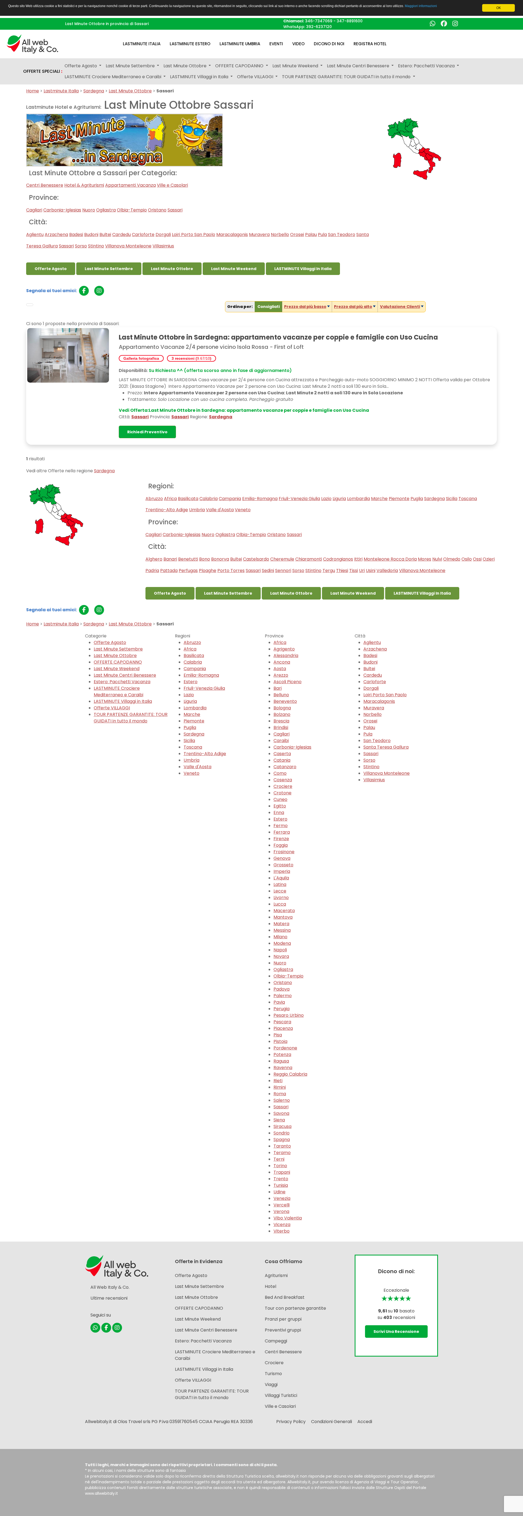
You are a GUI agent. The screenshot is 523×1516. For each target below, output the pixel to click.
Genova (281, 858)
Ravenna (282, 1067)
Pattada (169, 570)
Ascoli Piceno (287, 682)
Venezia (281, 1198)
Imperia (281, 871)
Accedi (364, 1421)
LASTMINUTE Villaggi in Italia (303, 268)
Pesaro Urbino (288, 1015)
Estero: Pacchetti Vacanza (122, 682)
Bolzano (281, 714)
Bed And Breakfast (285, 1297)
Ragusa (281, 1061)
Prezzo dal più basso (305, 306)
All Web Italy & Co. (109, 1287)
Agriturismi (276, 1275)
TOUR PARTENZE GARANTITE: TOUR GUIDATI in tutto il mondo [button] (347, 77)
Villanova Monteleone (128, 246)
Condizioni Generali (331, 1421)
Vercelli (281, 1205)
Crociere (282, 786)
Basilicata (188, 498)
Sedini (268, 570)
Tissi (353, 570)
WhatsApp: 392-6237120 (307, 26)
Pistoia (280, 1041)
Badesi (76, 234)
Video (298, 44)
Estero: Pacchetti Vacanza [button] (427, 66)
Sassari (175, 210)
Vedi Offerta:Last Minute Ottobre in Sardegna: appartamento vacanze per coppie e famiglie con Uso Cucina (244, 410)
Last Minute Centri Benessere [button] (358, 66)
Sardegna (93, 91)
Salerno (281, 1100)
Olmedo (451, 559)
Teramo (282, 1152)
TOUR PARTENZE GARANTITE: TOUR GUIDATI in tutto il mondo (131, 717)
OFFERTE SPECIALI (42, 71)
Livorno (281, 897)
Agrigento (284, 649)
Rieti (277, 1081)
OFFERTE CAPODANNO (118, 662)
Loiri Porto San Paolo (193, 234)
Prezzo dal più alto (353, 306)
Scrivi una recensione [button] (396, 1331)
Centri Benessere (44, 185)
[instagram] (99, 291)
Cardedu (121, 234)
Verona (281, 1211)
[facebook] (84, 291)
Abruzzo (154, 498)
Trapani (281, 1172)
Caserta (282, 754)
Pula (322, 234)
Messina (282, 930)
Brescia (281, 721)
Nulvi (437, 559)
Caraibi (281, 740)
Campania (230, 498)
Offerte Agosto (51, 268)
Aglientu (35, 234)
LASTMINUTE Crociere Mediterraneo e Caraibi (118, 691)
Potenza (282, 1054)
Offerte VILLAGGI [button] (255, 77)
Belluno (281, 695)
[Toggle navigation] (29, 304)
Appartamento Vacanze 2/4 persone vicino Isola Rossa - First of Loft (211, 347)
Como (280, 773)
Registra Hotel (370, 44)
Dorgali (163, 234)
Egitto (279, 806)
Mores (424, 559)
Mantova (283, 917)
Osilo (466, 559)
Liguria (339, 498)
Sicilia (451, 498)
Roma (279, 1094)
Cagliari (34, 210)
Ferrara (281, 832)
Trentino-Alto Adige (166, 510)
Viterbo (281, 1231)
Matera (281, 924)
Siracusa (282, 1126)
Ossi (477, 559)
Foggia (280, 845)
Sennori (283, 570)
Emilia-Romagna (260, 498)
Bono (204, 559)
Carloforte (143, 234)
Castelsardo (256, 559)
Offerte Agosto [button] (81, 66)
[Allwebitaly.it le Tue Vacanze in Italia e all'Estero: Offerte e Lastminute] (32, 43)
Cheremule (282, 559)
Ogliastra (106, 210)
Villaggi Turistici (281, 1395)
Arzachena (56, 234)
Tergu (329, 570)
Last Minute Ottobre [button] (185, 66)
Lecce (279, 891)
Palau (311, 234)
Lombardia (358, 498)
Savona (281, 1113)
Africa (170, 498)
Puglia (417, 498)
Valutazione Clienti (400, 306)
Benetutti (188, 559)
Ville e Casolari (172, 185)
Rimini (279, 1087)
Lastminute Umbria (240, 44)
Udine (279, 1192)
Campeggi (276, 1341)
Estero (190, 682)
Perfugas (188, 570)
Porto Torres (231, 570)
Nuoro (88, 210)
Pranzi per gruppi (283, 1319)
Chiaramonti (308, 559)
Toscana (467, 498)
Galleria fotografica (141, 358)
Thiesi (342, 570)
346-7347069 (318, 21)
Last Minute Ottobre (130, 91)
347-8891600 (350, 21)
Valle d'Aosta (220, 510)
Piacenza (283, 1028)
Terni (278, 1159)
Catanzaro (284, 767)
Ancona (281, 662)
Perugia (281, 1009)
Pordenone (285, 1048)
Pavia (279, 1002)
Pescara (282, 1022)
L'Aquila (281, 878)
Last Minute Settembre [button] (131, 66)
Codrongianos (338, 559)
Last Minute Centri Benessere (125, 675)
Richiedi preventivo (147, 432)
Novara (281, 956)
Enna (278, 812)
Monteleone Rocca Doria (390, 559)
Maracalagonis (232, 234)
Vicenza (281, 1224)
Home (32, 91)
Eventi (276, 44)
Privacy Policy (291, 1421)
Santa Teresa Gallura (386, 747)
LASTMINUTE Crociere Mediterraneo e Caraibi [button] (113, 77)
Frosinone (283, 852)
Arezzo (280, 675)
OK (498, 8)
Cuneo (280, 799)
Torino (280, 1166)
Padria (152, 570)
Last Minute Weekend (233, 268)
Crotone (282, 793)
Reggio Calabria (290, 1074)
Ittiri (358, 559)
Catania (281, 760)
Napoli (280, 950)
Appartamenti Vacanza (130, 185)
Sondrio (281, 1133)
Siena (279, 1120)
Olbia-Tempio (132, 210)
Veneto (243, 510)
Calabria (208, 498)
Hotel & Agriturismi (84, 185)
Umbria (197, 510)
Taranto (282, 1146)
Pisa (277, 1035)
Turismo (273, 1373)
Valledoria (387, 570)
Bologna (282, 708)
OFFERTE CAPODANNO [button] (239, 66)
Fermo (280, 825)
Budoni (91, 234)
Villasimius (163, 246)
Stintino (96, 246)
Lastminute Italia (141, 44)
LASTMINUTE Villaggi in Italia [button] (199, 77)
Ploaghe (207, 570)
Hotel (270, 1286)
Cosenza (282, 780)
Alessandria (285, 655)
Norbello (280, 234)
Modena (282, 943)
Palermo (282, 995)
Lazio (326, 498)
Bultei (105, 234)
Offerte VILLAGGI (112, 708)
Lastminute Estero (190, 44)
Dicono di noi (329, 44)
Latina (279, 884)
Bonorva (220, 559)
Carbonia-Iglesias (62, 210)
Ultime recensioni (108, 1298)
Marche (379, 498)
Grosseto (283, 865)
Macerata (284, 910)
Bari (277, 688)
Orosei (297, 234)
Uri (362, 570)
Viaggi (271, 1384)
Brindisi (280, 727)
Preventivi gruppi (283, 1330)
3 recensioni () (191, 358)
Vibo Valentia (287, 1218)
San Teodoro (341, 234)
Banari (170, 559)
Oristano (157, 210)
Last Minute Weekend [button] (295, 66)
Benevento (285, 701)
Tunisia (280, 1185)
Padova (281, 989)
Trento (280, 1179)
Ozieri (489, 559)
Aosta (279, 668)
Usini (370, 570)
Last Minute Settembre (109, 268)
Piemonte (399, 498)
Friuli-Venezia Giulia (299, 498)
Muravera (259, 234)
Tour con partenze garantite (295, 1308)
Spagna (281, 1139)
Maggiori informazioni (421, 6)
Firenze (281, 839)
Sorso (81, 246)
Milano (280, 937)
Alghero (153, 559)
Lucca (279, 904)
